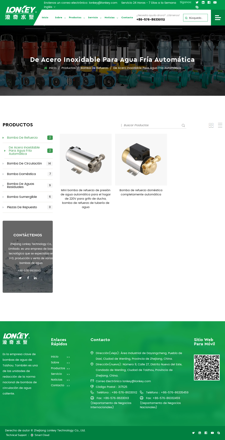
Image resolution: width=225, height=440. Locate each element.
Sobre (58, 17)
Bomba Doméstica (29, 174)
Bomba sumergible (29, 196)
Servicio (93, 17)
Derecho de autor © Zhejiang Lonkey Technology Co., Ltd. (45, 430)
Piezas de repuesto (29, 207)
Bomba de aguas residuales (83, 23)
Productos (75, 17)
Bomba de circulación (29, 163)
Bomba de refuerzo (94, 68)
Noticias (110, 17)
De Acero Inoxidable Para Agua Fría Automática (30, 150)
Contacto (127, 17)
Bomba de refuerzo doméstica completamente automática (141, 192)
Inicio (45, 17)
